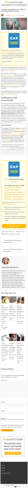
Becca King (4, 322)
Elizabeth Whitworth (14, 15)
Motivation (7, 234)
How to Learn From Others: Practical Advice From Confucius (20, 349)
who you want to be (8, 75)
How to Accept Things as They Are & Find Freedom (13, 250)
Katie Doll (13, 315)
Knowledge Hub (5, 473)
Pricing (3, 468)
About (3, 470)
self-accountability (9, 70)
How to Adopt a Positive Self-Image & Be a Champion (20, 310)
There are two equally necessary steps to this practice (13, 133)
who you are (19, 73)
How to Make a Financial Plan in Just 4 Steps (12, 309)
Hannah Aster (5, 355)
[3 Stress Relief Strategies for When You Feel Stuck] (13, 334)
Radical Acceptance (19, 130)
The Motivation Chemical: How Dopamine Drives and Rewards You (4, 312)
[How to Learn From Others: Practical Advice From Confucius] (20, 334)
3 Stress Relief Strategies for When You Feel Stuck (12, 348)
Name (3, 402)
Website (3, 418)
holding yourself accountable (12, 85)
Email (3, 411)
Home (3, 465)
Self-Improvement (15, 234)
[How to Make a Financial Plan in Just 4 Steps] (13, 297)
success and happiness (10, 94)
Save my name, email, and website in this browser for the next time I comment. (12, 426)
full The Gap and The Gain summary (13, 203)
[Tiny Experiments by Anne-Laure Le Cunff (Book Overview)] (5, 334)
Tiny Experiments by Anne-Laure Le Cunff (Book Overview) (5, 348)
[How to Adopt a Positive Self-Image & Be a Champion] (20, 297)
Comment (4, 380)
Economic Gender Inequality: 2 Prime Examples (12, 241)
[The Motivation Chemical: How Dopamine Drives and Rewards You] (5, 297)
